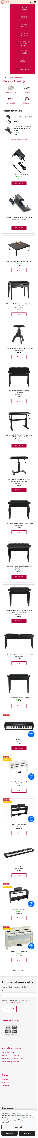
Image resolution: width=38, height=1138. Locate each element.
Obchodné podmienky (11, 1055)
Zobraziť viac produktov (18, 139)
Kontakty (6, 1086)
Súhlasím (27, 1133)
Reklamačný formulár (11, 1062)
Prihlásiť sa (9, 1009)
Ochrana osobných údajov (12, 1058)
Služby (5, 1079)
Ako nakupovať (8, 1052)
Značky (6, 1082)
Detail (19, 270)
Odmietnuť (9, 1133)
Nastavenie (18, 1127)
